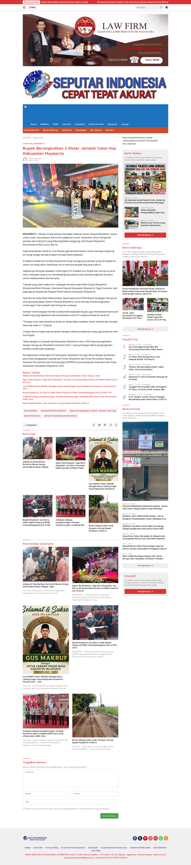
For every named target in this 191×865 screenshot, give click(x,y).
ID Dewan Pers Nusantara (73, 847)
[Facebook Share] (94, 425)
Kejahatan (67, 130)
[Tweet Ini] (99, 425)
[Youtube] (155, 838)
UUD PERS (95, 850)
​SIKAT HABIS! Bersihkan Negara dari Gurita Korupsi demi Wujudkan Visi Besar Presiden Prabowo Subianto (142, 557)
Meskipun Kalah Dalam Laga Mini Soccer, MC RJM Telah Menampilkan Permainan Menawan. (157, 317)
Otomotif (66, 124)
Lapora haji (28, 143)
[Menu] (25, 7)
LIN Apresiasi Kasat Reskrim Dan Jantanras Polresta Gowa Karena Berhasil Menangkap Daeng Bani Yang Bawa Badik (91, 2)
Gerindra (109, 130)
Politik (55, 124)
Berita (33, 124)
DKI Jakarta (96, 130)
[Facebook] (135, 838)
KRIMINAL (44, 124)
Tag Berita (112, 124)
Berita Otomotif (96, 124)
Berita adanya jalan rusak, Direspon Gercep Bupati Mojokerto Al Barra (56, 403)
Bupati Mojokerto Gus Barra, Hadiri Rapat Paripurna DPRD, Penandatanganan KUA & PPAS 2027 (68, 392)
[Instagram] (150, 838)
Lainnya (124, 124)
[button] (161, 7)
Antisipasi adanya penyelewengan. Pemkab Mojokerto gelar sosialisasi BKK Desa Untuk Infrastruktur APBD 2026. (70, 397)
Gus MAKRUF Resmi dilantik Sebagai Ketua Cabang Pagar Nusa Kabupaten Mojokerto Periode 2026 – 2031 (70, 387)
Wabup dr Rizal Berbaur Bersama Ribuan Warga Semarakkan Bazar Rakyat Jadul (61, 375)
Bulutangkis (81, 130)
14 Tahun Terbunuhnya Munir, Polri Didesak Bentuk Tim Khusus (144, 358)
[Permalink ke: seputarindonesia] (25, 159)
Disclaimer (93, 847)
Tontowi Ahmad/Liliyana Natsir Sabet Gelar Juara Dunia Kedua (146, 368)
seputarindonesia (35, 158)
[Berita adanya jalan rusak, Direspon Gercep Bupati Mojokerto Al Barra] (103, 509)
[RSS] (166, 838)
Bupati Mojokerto (32, 416)
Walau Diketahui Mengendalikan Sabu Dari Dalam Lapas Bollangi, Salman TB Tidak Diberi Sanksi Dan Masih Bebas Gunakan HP (153, 211)
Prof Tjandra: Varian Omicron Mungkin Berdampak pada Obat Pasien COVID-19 (147, 398)
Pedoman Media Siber (140, 847)
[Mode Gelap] (166, 7)
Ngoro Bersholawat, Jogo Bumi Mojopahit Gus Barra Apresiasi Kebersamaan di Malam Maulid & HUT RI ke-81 (70, 380)
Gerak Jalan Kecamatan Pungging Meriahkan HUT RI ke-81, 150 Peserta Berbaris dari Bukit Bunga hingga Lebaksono (132, 315)
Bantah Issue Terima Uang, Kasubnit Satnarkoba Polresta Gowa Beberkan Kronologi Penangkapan (153, 224)
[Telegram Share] (111, 425)
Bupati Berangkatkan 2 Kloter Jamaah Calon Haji (93, 410)
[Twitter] (140, 838)
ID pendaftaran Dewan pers (114, 847)
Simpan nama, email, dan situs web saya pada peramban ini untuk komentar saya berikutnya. (67, 808)
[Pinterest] (145, 838)
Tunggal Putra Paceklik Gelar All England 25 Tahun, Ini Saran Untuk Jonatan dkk (147, 388)
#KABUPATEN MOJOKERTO (53, 410)
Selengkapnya (144, 235)
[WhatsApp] (161, 838)
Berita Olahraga (50, 130)
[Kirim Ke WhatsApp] (116, 425)
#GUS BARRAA (30, 410)
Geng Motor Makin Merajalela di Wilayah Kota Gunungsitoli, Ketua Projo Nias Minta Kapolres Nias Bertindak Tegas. (143, 537)
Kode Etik (38, 847)
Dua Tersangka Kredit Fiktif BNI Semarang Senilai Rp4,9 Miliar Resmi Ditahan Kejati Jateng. (145, 348)
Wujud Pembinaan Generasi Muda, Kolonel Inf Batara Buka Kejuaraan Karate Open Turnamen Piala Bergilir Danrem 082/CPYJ (144, 291)
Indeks (32, 7)
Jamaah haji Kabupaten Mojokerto (60, 416)
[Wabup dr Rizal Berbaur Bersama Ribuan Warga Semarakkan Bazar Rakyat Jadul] (37, 448)
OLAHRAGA (80, 124)
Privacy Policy (52, 847)
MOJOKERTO (39, 143)
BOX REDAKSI (160, 847)
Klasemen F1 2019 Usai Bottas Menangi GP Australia (148, 378)
